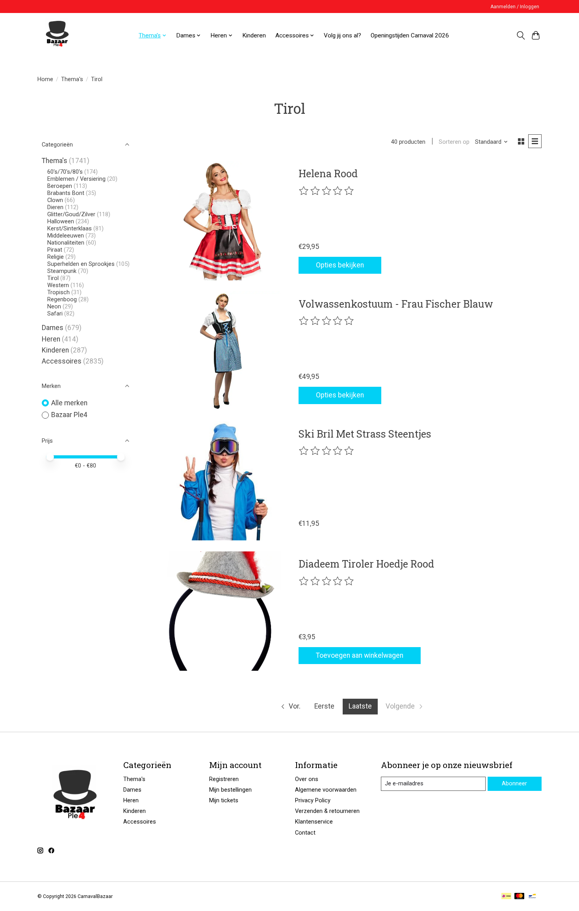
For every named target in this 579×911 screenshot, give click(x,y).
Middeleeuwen (65, 235)
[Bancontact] (532, 896)
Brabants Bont (65, 193)
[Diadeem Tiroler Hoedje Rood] (221, 611)
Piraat (54, 249)
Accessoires (62, 361)
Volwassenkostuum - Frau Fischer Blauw (396, 303)
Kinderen (254, 35)
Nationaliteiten (65, 242)
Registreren (224, 779)
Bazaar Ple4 (69, 415)
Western (58, 285)
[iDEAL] (506, 896)
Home (45, 79)
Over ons (306, 779)
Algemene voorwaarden (325, 789)
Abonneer (514, 783)
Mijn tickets (223, 800)
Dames (52, 328)
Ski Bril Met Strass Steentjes (365, 433)
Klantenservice (314, 821)
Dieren (55, 207)
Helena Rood (328, 173)
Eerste (324, 706)
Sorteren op (454, 141)
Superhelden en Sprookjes (81, 263)
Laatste (360, 706)
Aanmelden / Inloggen (514, 6)
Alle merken (69, 403)
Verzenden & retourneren (327, 811)
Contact (305, 832)
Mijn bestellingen (230, 789)
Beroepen (59, 185)
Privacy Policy (312, 800)
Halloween (60, 221)
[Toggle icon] (520, 35)
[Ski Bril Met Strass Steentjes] (221, 481)
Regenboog (62, 299)
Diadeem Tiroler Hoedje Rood (366, 563)
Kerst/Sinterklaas (69, 228)
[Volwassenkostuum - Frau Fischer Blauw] (221, 350)
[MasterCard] (519, 896)
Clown (55, 200)
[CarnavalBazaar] (57, 35)
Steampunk (61, 271)
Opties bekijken (340, 265)
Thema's (72, 79)
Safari (55, 313)
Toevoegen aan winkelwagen (359, 655)
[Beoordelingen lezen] (327, 191)
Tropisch (58, 292)
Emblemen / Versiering (76, 178)
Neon (54, 306)
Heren (51, 339)
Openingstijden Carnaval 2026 (410, 35)
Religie (55, 256)
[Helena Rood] (221, 220)
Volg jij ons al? (342, 35)
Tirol (53, 278)
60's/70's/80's (65, 171)
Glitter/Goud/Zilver (71, 214)
